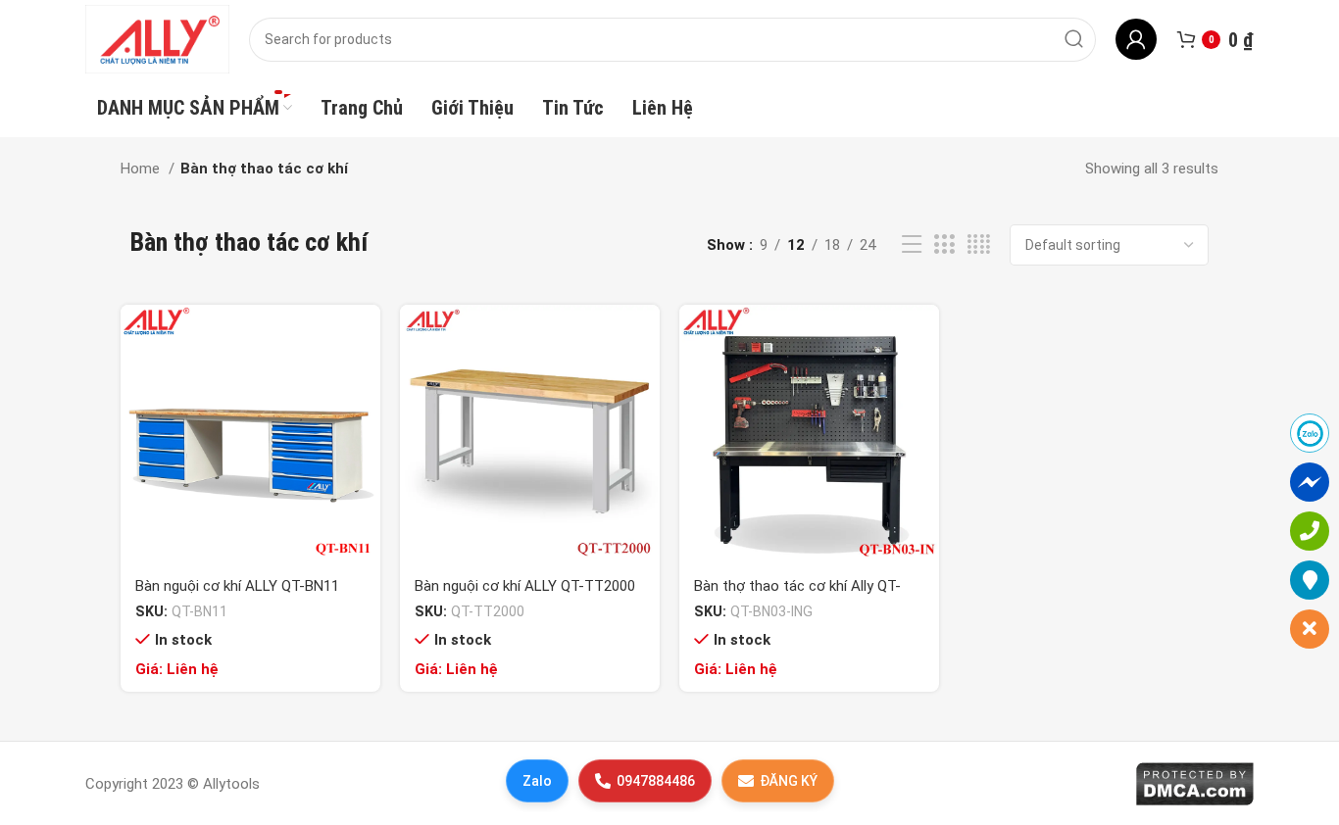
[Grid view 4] (978, 245)
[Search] (1074, 40)
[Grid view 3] (944, 245)
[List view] (911, 245)
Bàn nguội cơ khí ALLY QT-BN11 (237, 586)
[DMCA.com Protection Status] (1194, 783)
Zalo (537, 781)
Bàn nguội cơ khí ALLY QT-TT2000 (525, 586)
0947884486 (656, 781)
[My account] (1136, 39)
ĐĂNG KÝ (789, 781)
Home (142, 168)
